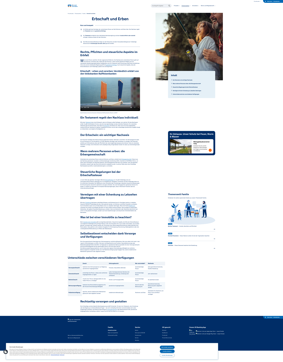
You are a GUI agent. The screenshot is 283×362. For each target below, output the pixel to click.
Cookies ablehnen (167, 351)
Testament (88, 122)
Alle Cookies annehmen (167, 347)
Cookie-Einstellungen (167, 355)
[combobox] (160, 6)
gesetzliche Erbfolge (111, 65)
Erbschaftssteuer (109, 180)
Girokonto (164, 330)
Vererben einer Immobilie (89, 222)
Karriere (136, 337)
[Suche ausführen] (169, 6)
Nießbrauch (132, 205)
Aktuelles (137, 340)
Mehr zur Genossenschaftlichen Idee (75, 335)
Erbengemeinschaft (127, 159)
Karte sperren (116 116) (140, 332)
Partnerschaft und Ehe (112, 335)
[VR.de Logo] (75, 5)
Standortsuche (138, 335)
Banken (136, 330)
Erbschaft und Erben (112, 330)
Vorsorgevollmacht (112, 309)
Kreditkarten (165, 332)
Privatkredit (164, 335)
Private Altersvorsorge (167, 337)
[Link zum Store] (210, 331)
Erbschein (106, 125)
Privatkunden (257, 1)
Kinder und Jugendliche (113, 332)
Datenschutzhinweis (55, 354)
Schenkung (88, 202)
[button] (210, 150)
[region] (112, 351)
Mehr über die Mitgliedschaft (74, 337)
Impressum (62, 354)
